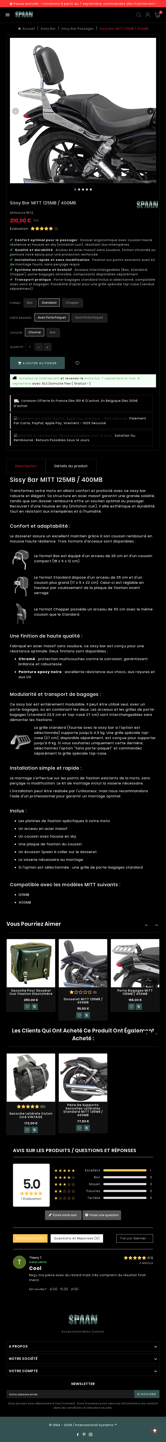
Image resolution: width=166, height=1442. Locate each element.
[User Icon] (147, 14)
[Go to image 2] (79, 189)
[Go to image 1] (75, 189)
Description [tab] (26, 466)
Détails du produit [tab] (71, 466)
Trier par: (126, 1238)
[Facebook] (77, 1434)
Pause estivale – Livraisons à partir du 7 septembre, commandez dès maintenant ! (85, 4)
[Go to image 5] (91, 189)
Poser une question (104, 1215)
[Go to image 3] (83, 189)
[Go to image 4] (87, 189)
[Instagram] (90, 1434)
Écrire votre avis (64, 1215)
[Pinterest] (84, 1434)
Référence (18, 213)
